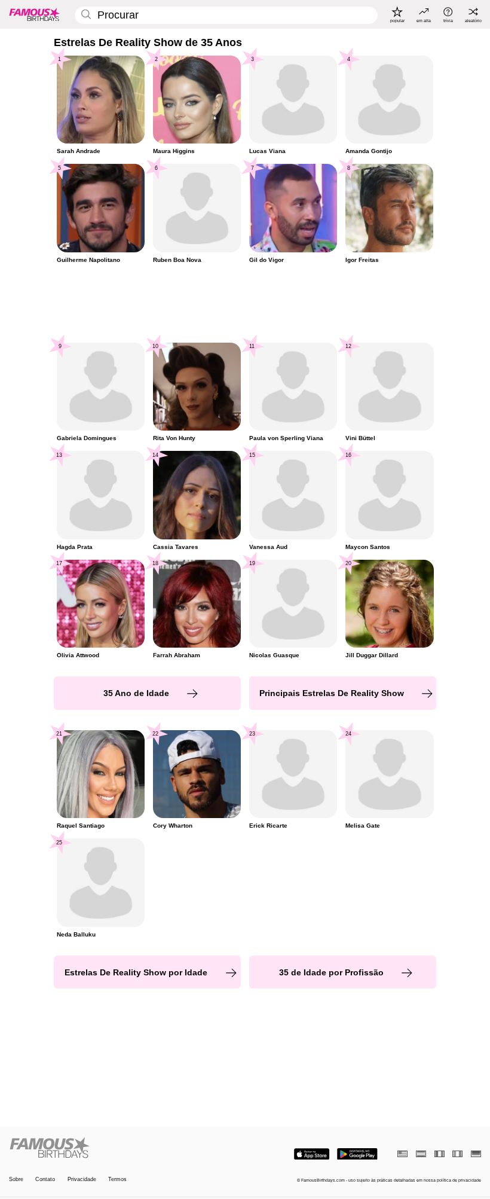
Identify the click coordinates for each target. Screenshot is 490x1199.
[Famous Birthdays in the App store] (312, 1154)
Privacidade (82, 1179)
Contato (45, 1179)
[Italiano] (457, 1154)
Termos (117, 1179)
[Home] (125, 1148)
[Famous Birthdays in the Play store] (357, 1154)
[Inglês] (402, 1154)
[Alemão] (476, 1154)
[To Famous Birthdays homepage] (34, 14)
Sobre (16, 1179)
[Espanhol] (421, 1154)
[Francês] (439, 1154)
